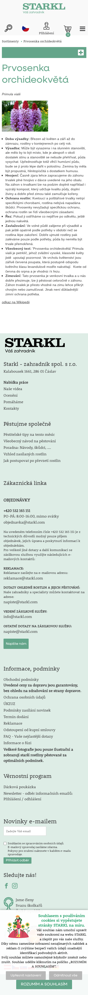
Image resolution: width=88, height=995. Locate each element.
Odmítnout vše (65, 975)
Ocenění (11, 395)
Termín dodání (16, 716)
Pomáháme (13, 401)
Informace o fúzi (17, 742)
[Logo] (44, 9)
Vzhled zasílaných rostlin (25, 453)
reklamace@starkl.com (23, 578)
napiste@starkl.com (21, 601)
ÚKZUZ (9, 703)
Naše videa (13, 388)
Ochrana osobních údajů (25, 697)
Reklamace (13, 723)
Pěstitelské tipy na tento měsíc (29, 434)
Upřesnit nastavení (26, 975)
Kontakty (11, 408)
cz (25, 28)
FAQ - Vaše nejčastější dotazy (28, 736)
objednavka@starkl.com (24, 522)
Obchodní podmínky (42, 685)
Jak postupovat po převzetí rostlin (32, 460)
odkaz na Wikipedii (16, 302)
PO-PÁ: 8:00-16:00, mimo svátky (31, 516)
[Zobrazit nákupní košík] (67, 29)
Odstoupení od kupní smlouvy (29, 729)
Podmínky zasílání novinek (27, 710)
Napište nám (16, 643)
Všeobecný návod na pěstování (30, 440)
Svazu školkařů (29, 905)
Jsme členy (25, 899)
